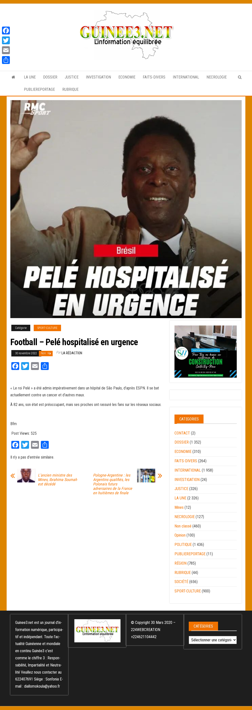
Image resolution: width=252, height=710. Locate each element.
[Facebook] (6, 30)
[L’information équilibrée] (13, 77)
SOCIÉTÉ (181, 581)
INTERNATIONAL (186, 77)
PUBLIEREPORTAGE (39, 89)
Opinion (180, 535)
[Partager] (6, 60)
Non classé (182, 526)
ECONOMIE (126, 77)
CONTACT (182, 433)
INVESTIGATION (98, 77)
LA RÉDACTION (72, 353)
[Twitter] (6, 40)
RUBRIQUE (70, 89)
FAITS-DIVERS (154, 77)
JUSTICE (72, 77)
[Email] (6, 50)
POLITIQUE (183, 544)
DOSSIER (50, 77)
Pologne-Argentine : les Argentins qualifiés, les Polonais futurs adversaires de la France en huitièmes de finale (112, 484)
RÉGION (180, 563)
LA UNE (30, 77)
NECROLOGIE (216, 77)
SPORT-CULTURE (47, 328)
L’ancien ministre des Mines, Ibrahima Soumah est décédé (57, 479)
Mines (179, 507)
